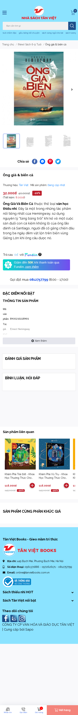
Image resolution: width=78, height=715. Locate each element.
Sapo (29, 629)
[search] (72, 26)
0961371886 (32, 566)
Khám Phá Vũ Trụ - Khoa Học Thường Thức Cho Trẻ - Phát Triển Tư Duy (53, 478)
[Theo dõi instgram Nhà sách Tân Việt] (23, 618)
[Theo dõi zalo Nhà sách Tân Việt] (14, 618)
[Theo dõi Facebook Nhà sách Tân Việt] (6, 618)
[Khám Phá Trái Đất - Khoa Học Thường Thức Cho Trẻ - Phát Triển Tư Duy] (20, 454)
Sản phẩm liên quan (18, 432)
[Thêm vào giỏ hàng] (32, 485)
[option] (39, 88)
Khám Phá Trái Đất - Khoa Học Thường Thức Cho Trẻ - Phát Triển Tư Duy (19, 478)
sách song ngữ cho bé (52, 33)
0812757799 (38, 279)
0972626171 (49, 566)
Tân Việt (24, 185)
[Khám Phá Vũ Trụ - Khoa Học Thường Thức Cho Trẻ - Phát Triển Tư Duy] (54, 454)
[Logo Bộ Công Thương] (17, 581)
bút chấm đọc (10, 33)
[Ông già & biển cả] (39, 88)
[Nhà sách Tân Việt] (39, 12)
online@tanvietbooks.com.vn (33, 572)
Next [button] (72, 89)
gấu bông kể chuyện (29, 33)
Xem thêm (41, 340)
